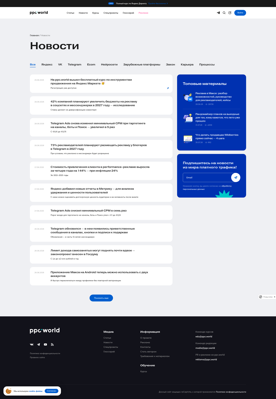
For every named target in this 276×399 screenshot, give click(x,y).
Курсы (95, 12)
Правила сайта (37, 357)
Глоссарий (128, 12)
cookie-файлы (35, 391)
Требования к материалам (154, 356)
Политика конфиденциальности (45, 353)
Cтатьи (107, 337)
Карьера (187, 64)
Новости (83, 12)
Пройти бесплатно (157, 3)
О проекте (146, 337)
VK (60, 64)
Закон (170, 64)
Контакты (145, 346)
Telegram (74, 64)
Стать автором (148, 351)
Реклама (143, 12)
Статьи (70, 12)
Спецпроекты (110, 12)
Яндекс (46, 64)
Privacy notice (267, 297)
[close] (274, 297)
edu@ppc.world (203, 336)
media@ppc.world (205, 347)
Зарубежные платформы (141, 64)
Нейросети (109, 64)
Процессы (207, 64)
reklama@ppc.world (206, 359)
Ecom (91, 64)
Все (33, 64)
